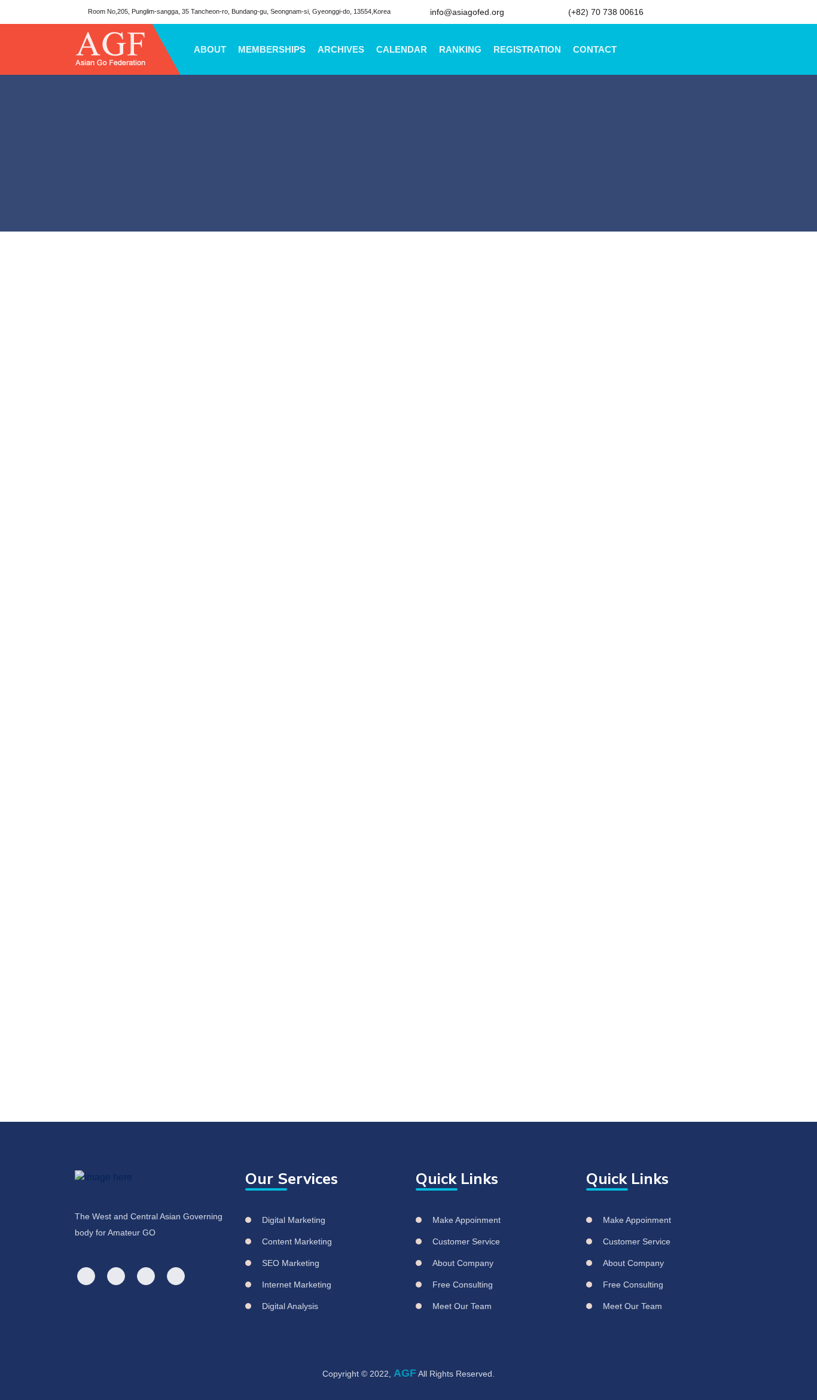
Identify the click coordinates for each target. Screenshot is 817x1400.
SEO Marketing (290, 1263)
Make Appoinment (466, 1220)
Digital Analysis (290, 1306)
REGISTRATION (527, 49)
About (210, 49)
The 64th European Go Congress (165, 415)
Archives (341, 49)
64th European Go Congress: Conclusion (219, 331)
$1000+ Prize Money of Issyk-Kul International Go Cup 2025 (650, 660)
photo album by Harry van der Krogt (383, 609)
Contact (595, 49)
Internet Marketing (296, 1284)
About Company (462, 1263)
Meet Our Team (462, 1306)
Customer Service (466, 1241)
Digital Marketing (293, 1220)
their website (169, 641)
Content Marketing (297, 1241)
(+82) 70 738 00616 (606, 12)
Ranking (460, 49)
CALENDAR (401, 49)
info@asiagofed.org (467, 12)
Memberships (272, 49)
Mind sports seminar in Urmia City (663, 600)
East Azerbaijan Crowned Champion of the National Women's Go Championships (667, 465)
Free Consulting (462, 1284)
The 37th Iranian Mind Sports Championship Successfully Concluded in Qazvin (667, 535)
